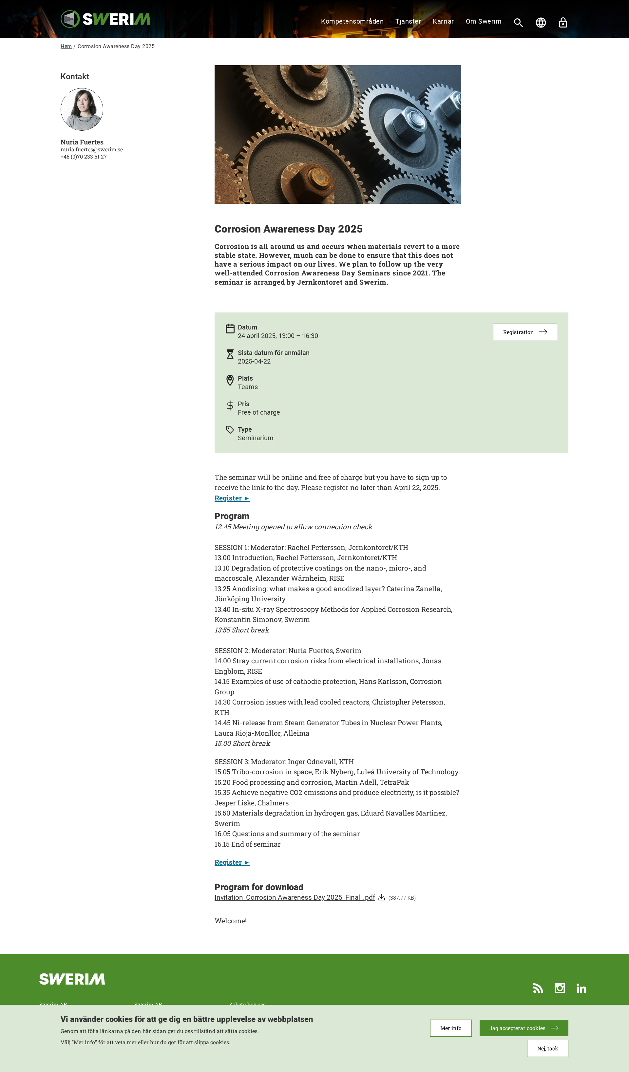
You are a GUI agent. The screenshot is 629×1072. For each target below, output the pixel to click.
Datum (247, 327)
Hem (66, 46)
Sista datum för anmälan (274, 352)
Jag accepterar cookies (517, 1028)
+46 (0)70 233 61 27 (84, 157)
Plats (245, 378)
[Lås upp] (563, 22)
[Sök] (518, 22)
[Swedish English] (541, 22)
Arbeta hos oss (247, 1004)
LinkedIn (581, 988)
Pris (243, 403)
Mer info (451, 1028)
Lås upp (563, 22)
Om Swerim (484, 21)
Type (245, 429)
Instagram (560, 988)
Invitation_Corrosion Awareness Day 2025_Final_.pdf (295, 897)
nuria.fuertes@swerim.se (92, 149)
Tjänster (408, 21)
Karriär (443, 21)
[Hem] (105, 18)
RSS (538, 988)
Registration (518, 332)
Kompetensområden (352, 21)
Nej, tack (547, 1048)
